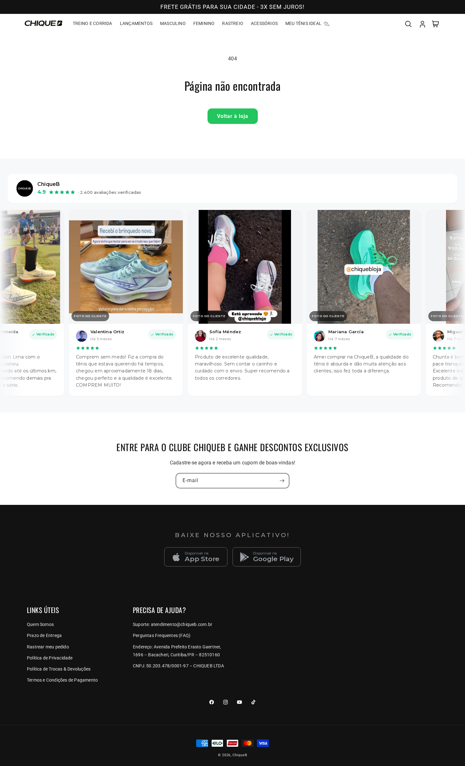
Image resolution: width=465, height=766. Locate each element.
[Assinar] (282, 480)
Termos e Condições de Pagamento (62, 680)
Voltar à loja (232, 116)
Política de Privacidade (50, 657)
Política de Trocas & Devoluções (58, 668)
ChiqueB (239, 755)
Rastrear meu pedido (48, 646)
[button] (408, 23)
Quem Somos (40, 624)
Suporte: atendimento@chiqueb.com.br (172, 624)
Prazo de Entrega (44, 635)
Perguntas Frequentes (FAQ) (161, 635)
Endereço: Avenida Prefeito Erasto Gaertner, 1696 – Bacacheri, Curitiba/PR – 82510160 (177, 650)
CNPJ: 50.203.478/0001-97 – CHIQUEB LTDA (178, 665)
